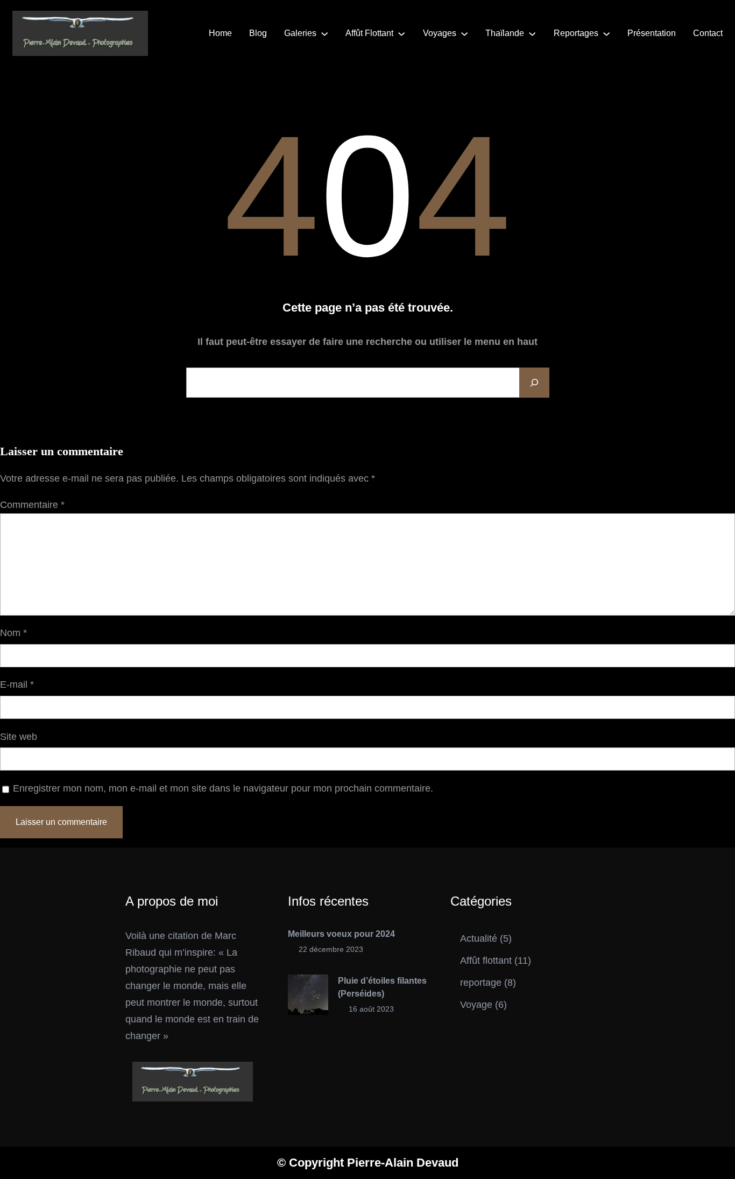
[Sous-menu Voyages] (464, 33)
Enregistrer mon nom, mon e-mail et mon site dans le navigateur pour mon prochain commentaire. (223, 788)
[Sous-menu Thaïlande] (532, 33)
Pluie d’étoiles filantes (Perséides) (382, 987)
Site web (18, 736)
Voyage (476, 1004)
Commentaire (32, 504)
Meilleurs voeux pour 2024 (341, 933)
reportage (480, 982)
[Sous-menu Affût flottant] (401, 33)
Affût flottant (486, 960)
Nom (13, 632)
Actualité (478, 938)
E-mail (17, 684)
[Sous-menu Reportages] (606, 33)
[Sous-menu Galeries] (324, 33)
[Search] (534, 383)
